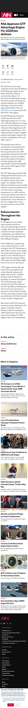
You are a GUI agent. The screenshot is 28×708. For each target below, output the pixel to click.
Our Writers (5, 684)
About (3, 682)
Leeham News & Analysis (8, 643)
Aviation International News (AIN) (10, 632)
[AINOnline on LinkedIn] (10, 624)
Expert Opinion (5, 663)
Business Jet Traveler (7, 637)
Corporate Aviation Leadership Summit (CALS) (13, 641)
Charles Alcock (7, 79)
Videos (4, 667)
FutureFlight (5, 639)
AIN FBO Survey (6, 630)
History (4, 686)
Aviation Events (6, 673)
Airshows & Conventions (8, 671)
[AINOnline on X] (7, 624)
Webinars (4, 669)
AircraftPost (5, 635)
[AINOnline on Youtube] (4, 624)
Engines (3, 20)
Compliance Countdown (8, 675)
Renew (3, 654)
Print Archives (5, 660)
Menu (22, 15)
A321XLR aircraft (7, 110)
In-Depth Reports (6, 665)
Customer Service (6, 652)
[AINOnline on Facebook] (1, 624)
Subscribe (4, 650)
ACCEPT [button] (11, 705)
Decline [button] (17, 705)
